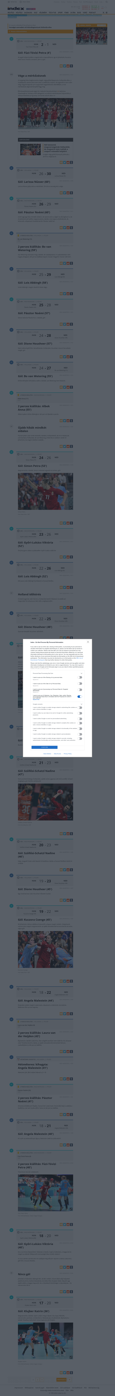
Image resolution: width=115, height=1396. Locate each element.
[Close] (88, 642)
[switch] (79, 677)
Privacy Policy (68, 753)
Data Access (57, 753)
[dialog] (57, 698)
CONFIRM (44, 747)
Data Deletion (47, 753)
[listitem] (57, 673)
